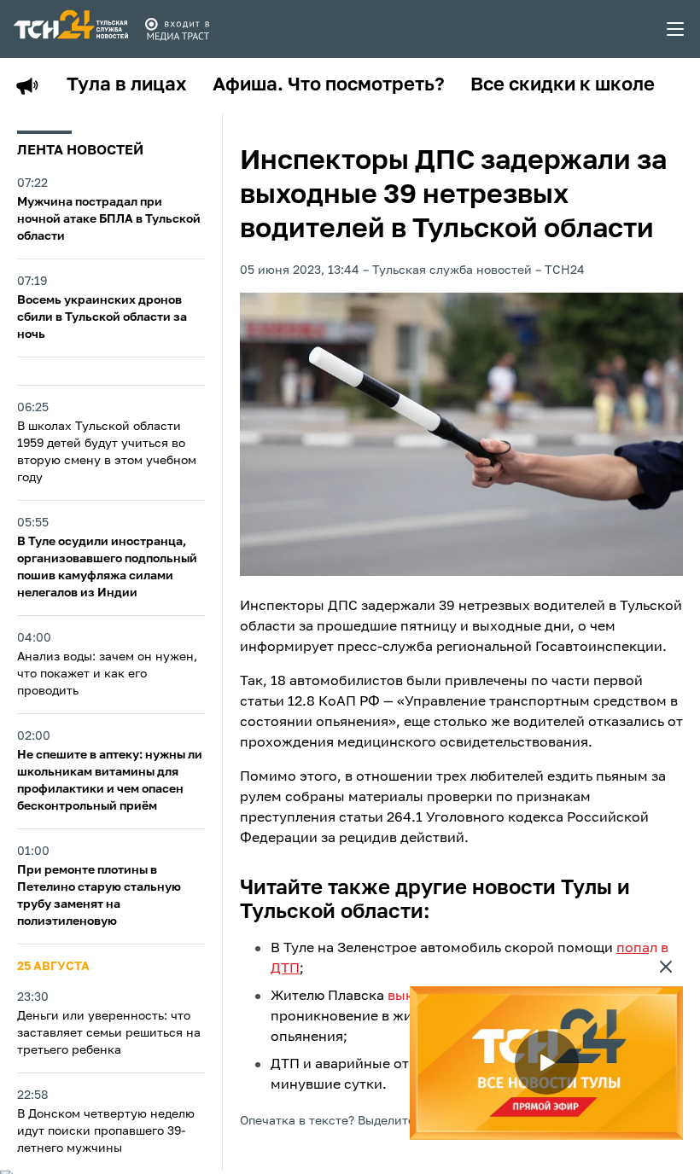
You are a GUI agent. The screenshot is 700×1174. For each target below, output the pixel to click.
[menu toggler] (676, 29)
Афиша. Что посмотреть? (329, 85)
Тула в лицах (127, 85)
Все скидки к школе (562, 85)
